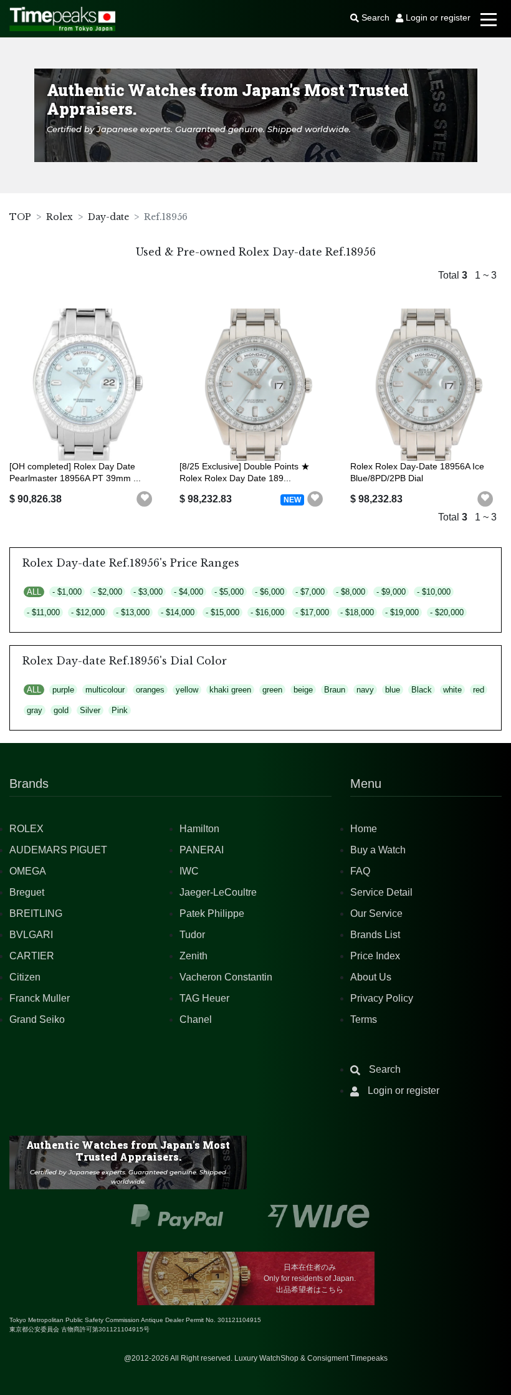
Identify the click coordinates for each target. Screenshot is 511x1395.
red (478, 689)
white (452, 689)
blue (392, 689)
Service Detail (381, 892)
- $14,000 (177, 612)
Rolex (59, 217)
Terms (363, 1019)
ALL (34, 592)
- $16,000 (267, 612)
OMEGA (27, 871)
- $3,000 (148, 592)
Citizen (25, 977)
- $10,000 (434, 592)
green (272, 689)
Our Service (376, 913)
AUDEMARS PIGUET (58, 850)
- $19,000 (402, 612)
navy (365, 689)
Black (421, 689)
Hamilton (199, 828)
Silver (90, 710)
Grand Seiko (37, 1019)
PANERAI (201, 850)
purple (63, 689)
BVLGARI (31, 934)
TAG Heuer (204, 998)
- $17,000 (312, 612)
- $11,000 (43, 612)
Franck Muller (39, 998)
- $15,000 (222, 612)
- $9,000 (391, 592)
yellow (187, 689)
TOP (20, 217)
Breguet (26, 892)
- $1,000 (67, 592)
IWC (189, 871)
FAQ (360, 871)
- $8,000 (350, 592)
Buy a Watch (378, 850)
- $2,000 (107, 592)
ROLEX (26, 828)
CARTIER (31, 956)
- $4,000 (188, 592)
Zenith (193, 956)
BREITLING (35, 913)
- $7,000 (310, 592)
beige (303, 689)
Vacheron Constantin (225, 977)
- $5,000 (229, 592)
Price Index (375, 956)
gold (61, 710)
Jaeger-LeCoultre (218, 892)
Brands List (375, 934)
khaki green (230, 689)
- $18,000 (357, 612)
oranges (150, 689)
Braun (334, 689)
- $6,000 (269, 592)
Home (363, 828)
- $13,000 (133, 612)
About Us (370, 977)
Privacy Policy (381, 998)
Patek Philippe (211, 913)
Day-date (108, 217)
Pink (120, 710)
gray (34, 710)
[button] (145, 499)
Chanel (195, 1019)
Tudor (192, 934)
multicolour (105, 689)
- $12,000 (88, 612)
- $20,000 (447, 612)
